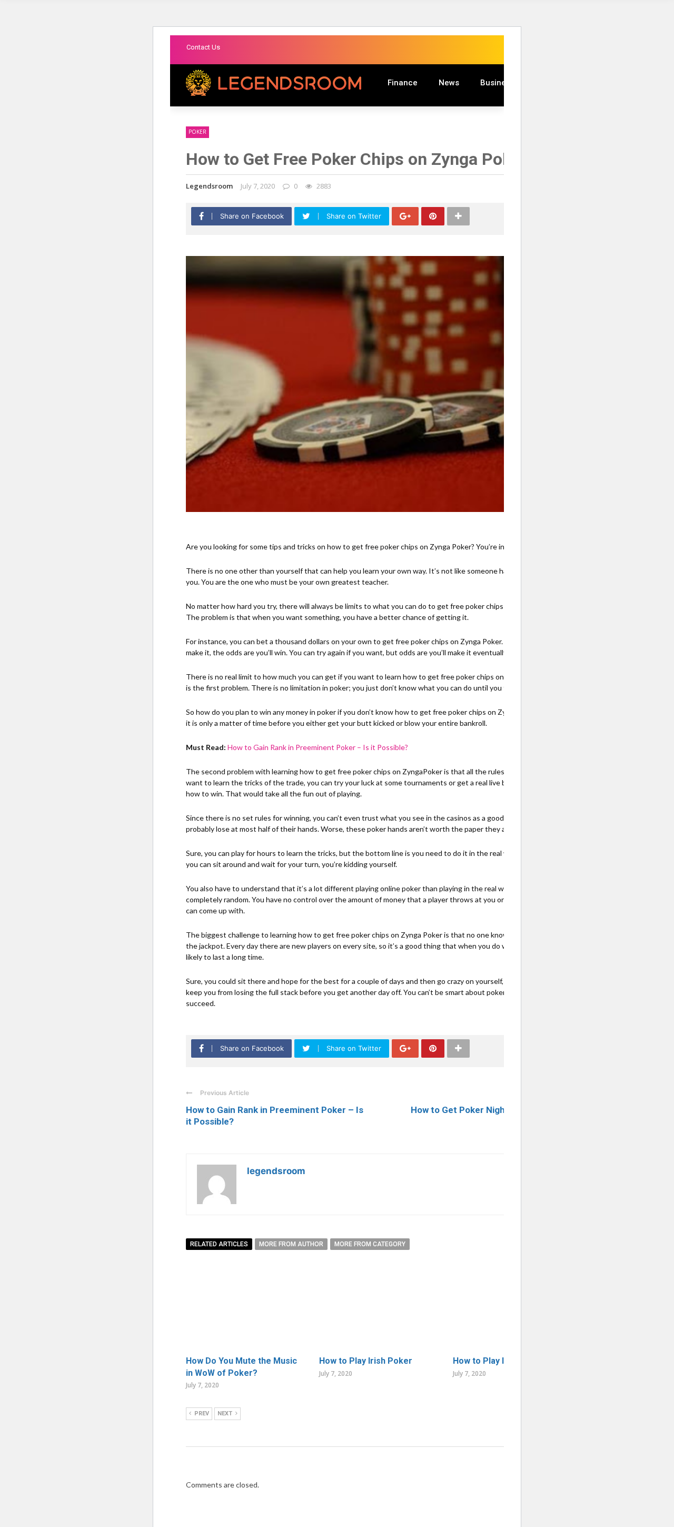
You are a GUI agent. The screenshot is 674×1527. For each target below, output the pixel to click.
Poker (197, 131)
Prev (201, 1413)
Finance (403, 82)
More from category (369, 1244)
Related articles (219, 1244)
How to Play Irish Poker (365, 1361)
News (449, 82)
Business (497, 82)
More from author (291, 1244)
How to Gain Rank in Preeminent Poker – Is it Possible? (317, 747)
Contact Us (203, 47)
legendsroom (209, 186)
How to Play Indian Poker (502, 1361)
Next (224, 1413)
